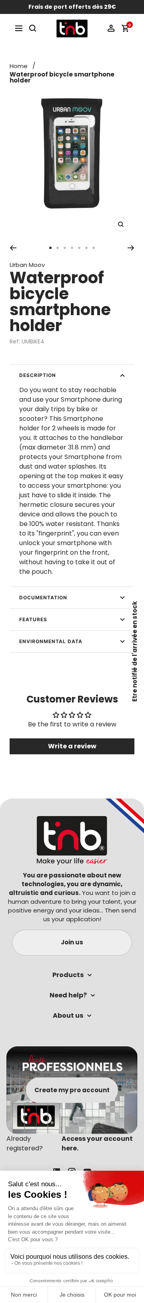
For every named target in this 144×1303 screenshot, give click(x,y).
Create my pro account (72, 1090)
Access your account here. (97, 1143)
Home (19, 66)
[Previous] (13, 248)
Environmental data (50, 641)
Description (37, 375)
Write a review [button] (72, 746)
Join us (72, 942)
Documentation (43, 597)
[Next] (131, 248)
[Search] (32, 28)
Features (33, 619)
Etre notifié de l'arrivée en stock (134, 651)
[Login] (111, 28)
